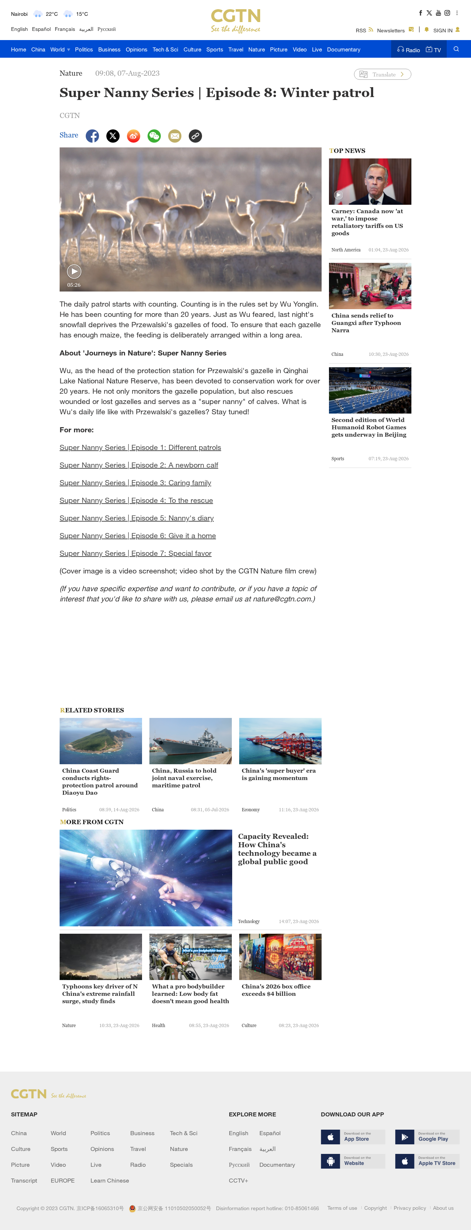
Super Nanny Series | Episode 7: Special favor (136, 553)
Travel (236, 49)
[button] (74, 272)
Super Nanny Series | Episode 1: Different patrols (140, 447)
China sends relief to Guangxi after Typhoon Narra (366, 322)
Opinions (137, 49)
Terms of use (342, 1208)
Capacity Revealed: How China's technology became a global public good (277, 849)
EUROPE (63, 1180)
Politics (84, 49)
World (58, 49)
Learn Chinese (110, 1180)
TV (437, 50)
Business (109, 49)
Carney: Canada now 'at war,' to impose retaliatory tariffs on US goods (367, 222)
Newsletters (391, 30)
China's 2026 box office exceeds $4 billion (276, 990)
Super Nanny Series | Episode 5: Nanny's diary (137, 518)
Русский (107, 29)
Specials (181, 1164)
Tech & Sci (165, 49)
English (19, 29)
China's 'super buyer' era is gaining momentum (279, 774)
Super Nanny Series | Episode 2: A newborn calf (139, 465)
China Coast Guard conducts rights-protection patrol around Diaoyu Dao (100, 781)
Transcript (24, 1180)
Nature (256, 49)
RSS (361, 30)
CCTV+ (238, 1180)
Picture (278, 49)
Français (65, 29)
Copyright (375, 1208)
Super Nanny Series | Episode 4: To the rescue (136, 500)
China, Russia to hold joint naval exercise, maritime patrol (184, 778)
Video (300, 49)
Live (317, 49)
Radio (413, 50)
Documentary (344, 49)
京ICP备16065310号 (100, 1208)
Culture (192, 49)
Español (41, 29)
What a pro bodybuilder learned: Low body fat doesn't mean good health (190, 993)
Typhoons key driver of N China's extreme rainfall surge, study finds (100, 993)
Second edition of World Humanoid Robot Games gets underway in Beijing (369, 427)
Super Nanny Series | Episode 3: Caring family (135, 482)
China (38, 49)
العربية (86, 29)
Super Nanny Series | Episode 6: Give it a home (138, 535)
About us (443, 1208)
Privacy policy (410, 1208)
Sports (214, 49)
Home (18, 49)
